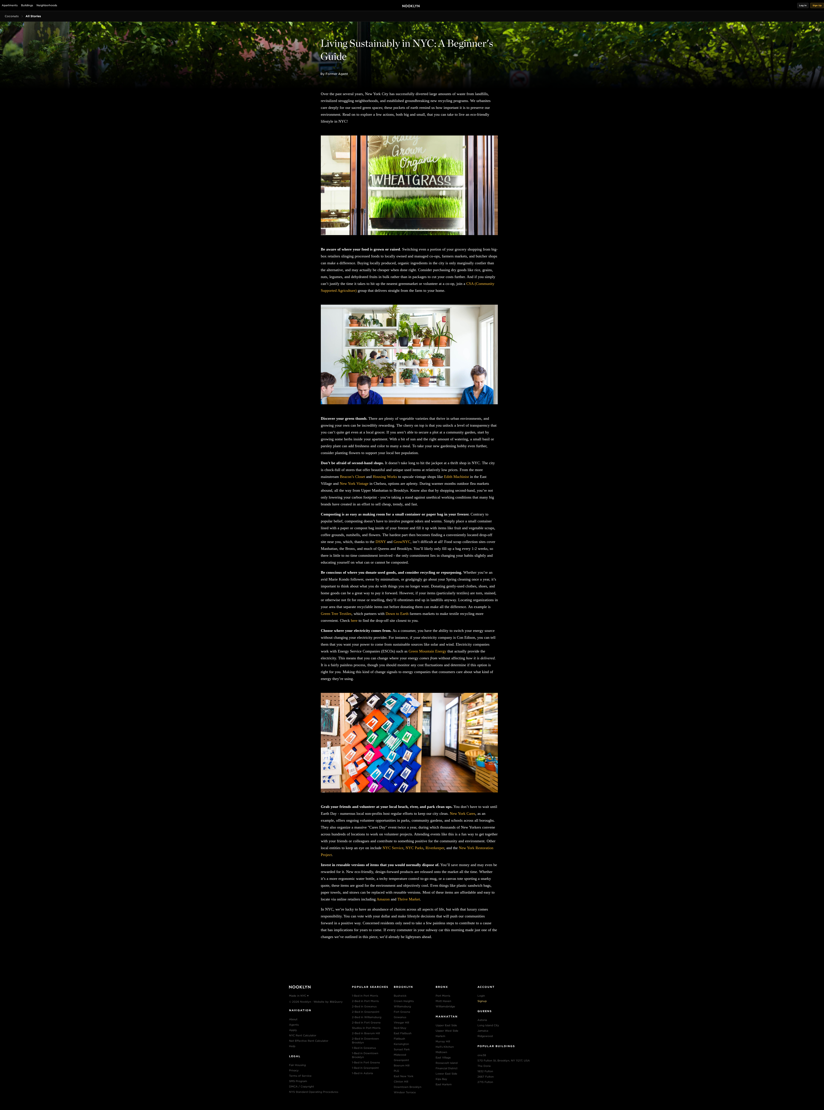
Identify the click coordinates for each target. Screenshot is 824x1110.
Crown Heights (404, 1001)
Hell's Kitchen (445, 1046)
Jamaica (482, 1030)
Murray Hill (443, 1041)
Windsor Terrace (405, 1092)
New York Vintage (354, 483)
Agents (294, 1024)
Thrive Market (408, 899)
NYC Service (393, 848)
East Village (443, 1057)
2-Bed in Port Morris (365, 1001)
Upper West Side (447, 1030)
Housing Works (385, 476)
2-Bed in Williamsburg (366, 1017)
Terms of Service (300, 1075)
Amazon (383, 899)
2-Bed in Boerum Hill (366, 1033)
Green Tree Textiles (336, 613)
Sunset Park (402, 1049)
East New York (403, 1076)
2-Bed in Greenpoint (365, 1011)
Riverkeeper (435, 848)
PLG (396, 1070)
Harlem (440, 1036)
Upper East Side (446, 1025)
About (293, 1019)
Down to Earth (397, 613)
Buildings (27, 5)
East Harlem (444, 1084)
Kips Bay (441, 1079)
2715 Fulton (485, 1082)
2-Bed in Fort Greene (366, 1022)
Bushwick (400, 995)
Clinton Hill (401, 1081)
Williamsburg (402, 1006)
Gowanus (400, 1017)
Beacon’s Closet (352, 476)
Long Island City (488, 1025)
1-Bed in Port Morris (365, 995)
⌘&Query (336, 1001)
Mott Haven (443, 1001)
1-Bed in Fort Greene (366, 1062)
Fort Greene (402, 1011)
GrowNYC (402, 542)
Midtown (441, 1052)
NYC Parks (414, 848)
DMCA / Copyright (301, 1086)
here (354, 620)
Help (292, 1046)
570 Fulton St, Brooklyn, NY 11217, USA (503, 1060)
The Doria (484, 1065)
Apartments (10, 5)
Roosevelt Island (446, 1062)
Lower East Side (446, 1073)
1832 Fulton (485, 1071)
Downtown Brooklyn (407, 1087)
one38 (481, 1055)
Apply (293, 1030)
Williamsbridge (445, 1006)
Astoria (482, 1020)
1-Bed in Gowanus (364, 1047)
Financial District (446, 1068)
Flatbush (399, 1038)
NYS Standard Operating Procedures (313, 1091)
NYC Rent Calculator (302, 1035)
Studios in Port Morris (366, 1027)
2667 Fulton (485, 1076)
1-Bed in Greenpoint (365, 1067)
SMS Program (298, 1081)
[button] (803, 5)
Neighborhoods (46, 5)
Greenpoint (401, 1060)
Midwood (400, 1054)
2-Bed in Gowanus (364, 1006)
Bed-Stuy (400, 1027)
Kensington (401, 1044)
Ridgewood (485, 1036)
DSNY (381, 542)
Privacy (294, 1070)
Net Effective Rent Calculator (308, 1040)
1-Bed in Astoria (362, 1073)
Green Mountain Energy (427, 651)
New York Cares (462, 813)
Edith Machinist (456, 476)
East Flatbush (403, 1033)
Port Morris (443, 995)
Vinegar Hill (401, 1022)
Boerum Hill (401, 1065)
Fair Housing (297, 1065)
